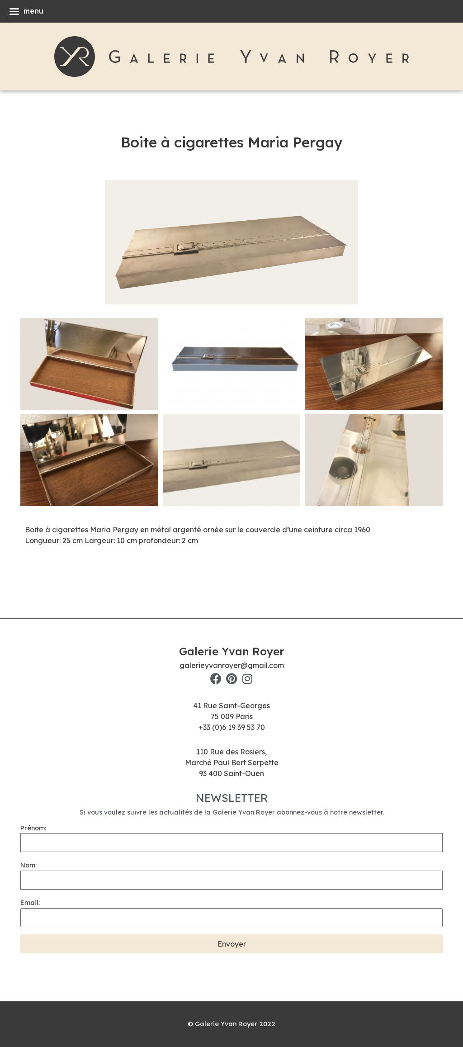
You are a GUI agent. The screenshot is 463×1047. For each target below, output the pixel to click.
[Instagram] (247, 679)
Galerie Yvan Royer (231, 651)
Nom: (28, 865)
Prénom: (33, 828)
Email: (30, 903)
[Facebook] (216, 679)
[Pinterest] (232, 679)
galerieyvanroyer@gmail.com (232, 665)
